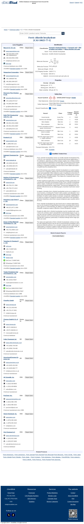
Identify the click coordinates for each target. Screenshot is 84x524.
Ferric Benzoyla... (59, 454)
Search (72, 2)
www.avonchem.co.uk (12, 362)
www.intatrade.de (11, 160)
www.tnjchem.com (11, 120)
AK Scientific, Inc (9, 377)
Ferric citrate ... (26, 457)
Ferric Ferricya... (37, 459)
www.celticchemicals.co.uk (14, 342)
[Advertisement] (42, 16)
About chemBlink (73, 496)
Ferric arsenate (30, 454)
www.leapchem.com (12, 204)
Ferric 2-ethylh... (27, 459)
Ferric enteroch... (75, 457)
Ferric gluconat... (56, 459)
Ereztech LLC (8, 137)
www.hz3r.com (10, 182)
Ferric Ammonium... (8, 454)
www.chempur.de (11, 304)
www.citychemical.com (12, 435)
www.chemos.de (11, 324)
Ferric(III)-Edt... (66, 457)
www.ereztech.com (11, 141)
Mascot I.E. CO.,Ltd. (10, 48)
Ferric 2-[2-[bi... (68, 454)
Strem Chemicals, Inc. (10, 414)
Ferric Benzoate (49, 454)
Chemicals (32, 493)
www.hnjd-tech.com (11, 227)
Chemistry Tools (52, 498)
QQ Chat (8, 63)
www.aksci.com (10, 381)
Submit (77, 2)
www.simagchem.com (12, 76)
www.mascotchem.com (12, 51)
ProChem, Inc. (8, 395)
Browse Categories (52, 501)
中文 (81, 2)
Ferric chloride (7, 457)
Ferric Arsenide (39, 454)
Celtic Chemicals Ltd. (10, 339)
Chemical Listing (14, 29)
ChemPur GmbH (9, 300)
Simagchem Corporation (11, 72)
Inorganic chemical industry (57, 47)
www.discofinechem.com (13, 98)
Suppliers (31, 501)
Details (74, 97)
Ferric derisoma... (46, 457)
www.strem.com (10, 417)
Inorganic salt (72, 47)
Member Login (52, 496)
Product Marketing (52, 493)
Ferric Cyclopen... (36, 457)
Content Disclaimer (73, 501)
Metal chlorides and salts (72, 49)
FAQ (73, 498)
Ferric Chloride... (17, 457)
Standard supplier (15, 68)
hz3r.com (8, 246)
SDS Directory (31, 498)
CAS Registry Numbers (31, 496)
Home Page (11, 493)
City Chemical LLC (9, 432)
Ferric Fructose (46, 459)
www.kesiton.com (11, 277)
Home (5, 29)
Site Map (73, 504)
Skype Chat (9, 257)
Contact (73, 493)
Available (51, 149)
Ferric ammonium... (20, 454)
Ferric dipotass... (56, 457)
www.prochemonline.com (13, 399)
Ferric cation (77, 454)
